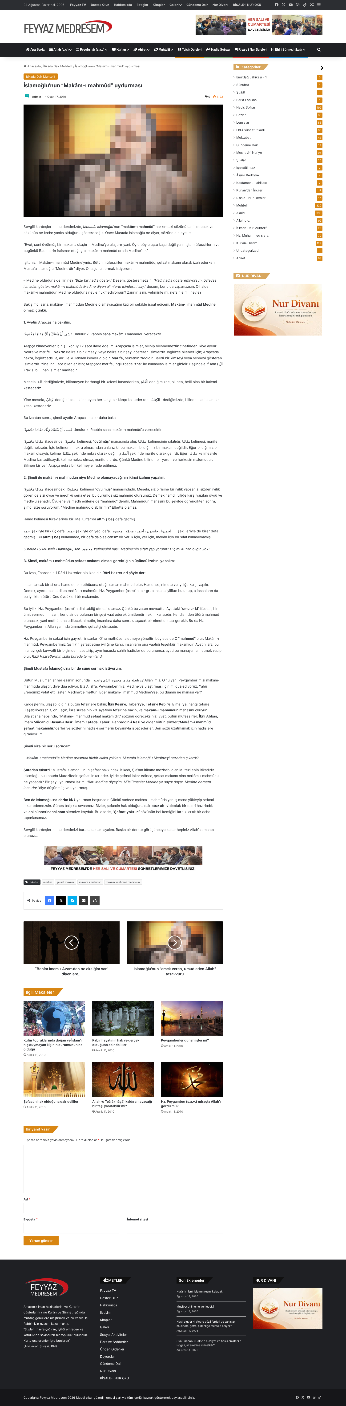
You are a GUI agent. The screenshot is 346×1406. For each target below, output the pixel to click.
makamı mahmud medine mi (123, 882)
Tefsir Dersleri (191, 49)
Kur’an (121, 49)
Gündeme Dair (197, 5)
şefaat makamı (66, 882)
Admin (36, 96)
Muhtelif (164, 49)
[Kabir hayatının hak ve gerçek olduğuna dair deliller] (123, 1018)
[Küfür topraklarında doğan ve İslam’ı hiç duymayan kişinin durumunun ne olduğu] (54, 1018)
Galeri (174, 5)
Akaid (240, 213)
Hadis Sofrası (220, 49)
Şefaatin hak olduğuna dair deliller (51, 1101)
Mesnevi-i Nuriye (249, 152)
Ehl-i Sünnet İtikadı (288, 49)
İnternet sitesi (137, 1219)
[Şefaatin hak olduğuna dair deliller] (54, 1079)
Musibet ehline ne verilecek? (195, 1306)
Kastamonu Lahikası (251, 183)
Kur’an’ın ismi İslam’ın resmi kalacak (200, 1291)
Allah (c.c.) (60, 49)
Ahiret (141, 49)
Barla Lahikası (246, 100)
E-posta (31, 1219)
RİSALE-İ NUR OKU (247, 5)
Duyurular (107, 1356)
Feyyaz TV (78, 5)
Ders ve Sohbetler (114, 1342)
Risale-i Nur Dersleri (252, 49)
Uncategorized (247, 250)
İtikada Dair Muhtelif (57, 66)
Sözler (241, 115)
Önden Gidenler (112, 1349)
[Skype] (72, 900)
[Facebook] (49, 900)
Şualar (241, 160)
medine (47, 882)
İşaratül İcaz (245, 168)
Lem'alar (242, 122)
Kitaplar (159, 5)
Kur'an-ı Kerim (246, 243)
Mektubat (243, 137)
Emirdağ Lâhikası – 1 (251, 77)
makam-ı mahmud (90, 882)
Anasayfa (33, 66)
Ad (27, 1199)
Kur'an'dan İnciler (249, 190)
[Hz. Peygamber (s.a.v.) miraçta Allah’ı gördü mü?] (192, 1079)
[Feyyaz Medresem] (71, 26)
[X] (61, 900)
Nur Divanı (220, 5)
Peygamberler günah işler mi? (185, 1040)
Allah (243, 220)
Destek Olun (100, 5)
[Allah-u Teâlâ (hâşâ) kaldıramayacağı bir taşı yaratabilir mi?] (123, 1079)
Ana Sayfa (36, 49)
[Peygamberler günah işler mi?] (192, 1018)
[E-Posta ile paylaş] (83, 900)
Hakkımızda (123, 5)
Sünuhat (242, 85)
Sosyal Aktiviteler (113, 1335)
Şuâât (240, 92)
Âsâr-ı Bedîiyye (247, 175)
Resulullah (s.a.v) (91, 49)
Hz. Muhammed (252, 235)
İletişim (142, 5)
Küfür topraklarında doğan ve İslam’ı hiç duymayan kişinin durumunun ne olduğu (53, 1044)
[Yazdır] (95, 900)
